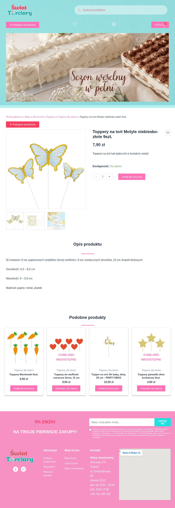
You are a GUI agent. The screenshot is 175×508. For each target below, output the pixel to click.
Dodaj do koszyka (132, 176)
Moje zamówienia (74, 468)
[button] (167, 132)
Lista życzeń (71, 463)
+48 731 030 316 (100, 494)
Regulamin (49, 466)
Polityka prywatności (49, 460)
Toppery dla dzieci (67, 117)
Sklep (27, 117)
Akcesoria (38, 117)
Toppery (50, 117)
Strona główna (14, 117)
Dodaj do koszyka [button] (24, 388)
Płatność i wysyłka (48, 473)
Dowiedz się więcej (66, 388)
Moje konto (71, 458)
